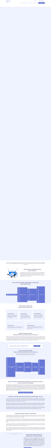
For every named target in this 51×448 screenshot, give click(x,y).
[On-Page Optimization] (35, 312)
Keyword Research (24, 313)
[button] (27, 3)
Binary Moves (9, 262)
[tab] (11, 295)
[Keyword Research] (22, 312)
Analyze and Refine (10, 325)
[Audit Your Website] (8, 312)
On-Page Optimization (37, 313)
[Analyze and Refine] (8, 323)
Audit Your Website (10, 313)
